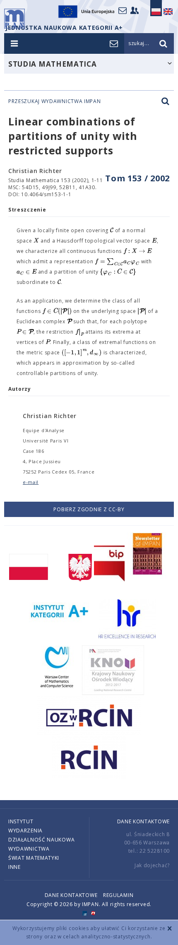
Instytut (21, 821)
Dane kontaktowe (143, 821)
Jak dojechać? (152, 865)
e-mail (30, 482)
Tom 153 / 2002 (137, 178)
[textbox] (111, 230)
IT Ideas (84, 913)
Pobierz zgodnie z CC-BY (88, 509)
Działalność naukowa (41, 839)
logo (14, 18)
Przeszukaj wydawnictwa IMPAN (54, 101)
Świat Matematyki (33, 857)
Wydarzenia (25, 830)
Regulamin (118, 895)
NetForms (93, 913)
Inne (14, 866)
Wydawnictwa (29, 848)
